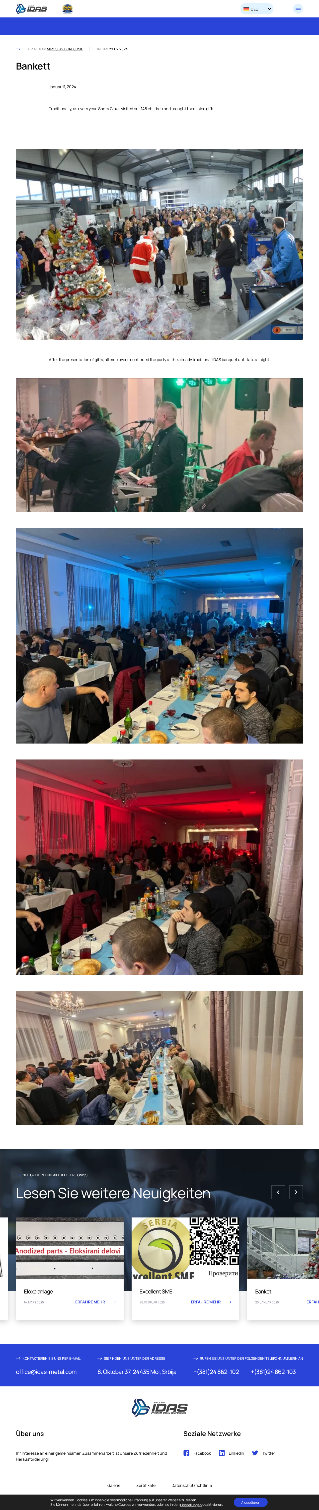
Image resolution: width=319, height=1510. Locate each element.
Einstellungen (191, 1505)
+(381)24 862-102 (216, 1371)
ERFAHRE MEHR (38, 1302)
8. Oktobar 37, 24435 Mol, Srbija (136, 1371)
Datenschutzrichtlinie (191, 1485)
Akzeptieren (250, 1502)
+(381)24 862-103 (273, 1371)
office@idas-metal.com (46, 1371)
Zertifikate (146, 1485)
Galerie (113, 1485)
